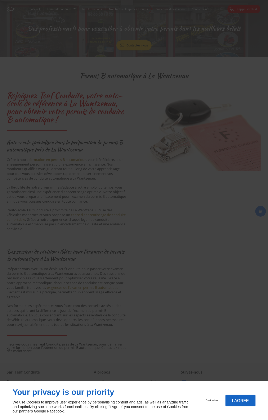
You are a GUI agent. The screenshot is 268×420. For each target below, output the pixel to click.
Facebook (55, 411)
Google (40, 411)
